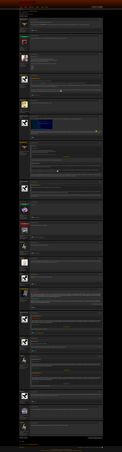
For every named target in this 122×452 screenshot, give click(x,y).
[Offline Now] (19, 52)
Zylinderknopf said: (35, 163)
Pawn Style (22, 447)
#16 (100, 338)
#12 (100, 258)
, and (38, 237)
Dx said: (33, 145)
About (94, 447)
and (38, 332)
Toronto (24, 269)
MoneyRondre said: (35, 78)
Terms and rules (81, 447)
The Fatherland (26, 111)
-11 (25, 50)
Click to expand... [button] (66, 156)
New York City (25, 253)
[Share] (99, 19)
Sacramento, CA (26, 417)
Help (100, 447)
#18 (100, 391)
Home (21, 7)
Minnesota (25, 300)
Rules (46, 7)
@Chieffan (33, 276)
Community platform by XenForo (61, 449)
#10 (100, 222)
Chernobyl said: (35, 341)
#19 (100, 406)
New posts (21, 9)
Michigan (24, 65)
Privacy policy (86, 447)
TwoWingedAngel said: (36, 315)
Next (25, 16)
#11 (100, 242)
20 (25, 418)
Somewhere (25, 217)
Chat (97, 447)
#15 (100, 312)
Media (37, 7)
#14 (100, 289)
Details (80, 450)
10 (25, 254)
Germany (24, 86)
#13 (100, 274)
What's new (31, 7)
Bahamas (25, 30)
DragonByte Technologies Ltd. (73, 450)
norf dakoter (25, 237)
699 (25, 218)
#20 (100, 422)
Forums (25, 7)
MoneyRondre (22, 14)
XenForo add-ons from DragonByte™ (56, 450)
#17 (100, 356)
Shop (42, 7)
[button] (34, 7)
